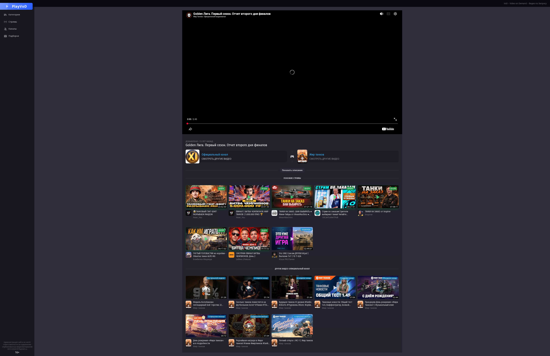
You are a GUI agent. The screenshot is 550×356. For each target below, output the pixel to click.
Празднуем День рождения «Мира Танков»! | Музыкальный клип (381, 303)
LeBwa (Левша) (243, 259)
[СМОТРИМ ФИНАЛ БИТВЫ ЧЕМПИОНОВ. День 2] (249, 238)
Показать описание (292, 170)
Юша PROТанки (286, 259)
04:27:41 (351, 206)
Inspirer (369, 214)
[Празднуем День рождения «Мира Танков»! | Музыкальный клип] (378, 287)
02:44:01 (308, 248)
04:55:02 (265, 248)
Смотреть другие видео (216, 158)
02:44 (395, 297)
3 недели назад (346, 278)
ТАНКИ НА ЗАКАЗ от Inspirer (378, 211)
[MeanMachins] (274, 213)
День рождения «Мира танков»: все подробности (208, 342)
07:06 (352, 297)
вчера (221, 188)
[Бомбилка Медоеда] (188, 255)
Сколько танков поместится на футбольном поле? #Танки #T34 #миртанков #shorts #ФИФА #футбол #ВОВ (251, 306)
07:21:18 (308, 206)
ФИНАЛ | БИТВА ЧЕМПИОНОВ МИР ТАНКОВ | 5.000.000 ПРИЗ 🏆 (252, 213)
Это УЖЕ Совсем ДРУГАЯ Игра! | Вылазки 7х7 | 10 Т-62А (294, 255)
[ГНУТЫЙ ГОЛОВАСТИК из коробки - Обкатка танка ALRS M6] (206, 238)
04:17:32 (222, 248)
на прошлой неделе (216, 278)
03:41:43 (265, 206)
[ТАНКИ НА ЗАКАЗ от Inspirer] (378, 196)
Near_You (197, 217)
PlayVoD (19, 6)
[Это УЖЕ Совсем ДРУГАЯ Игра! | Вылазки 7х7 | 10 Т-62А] (292, 238)
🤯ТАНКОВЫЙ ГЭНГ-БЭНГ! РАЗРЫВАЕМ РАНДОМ (205, 213)
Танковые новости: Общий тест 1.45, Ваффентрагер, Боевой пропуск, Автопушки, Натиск (337, 305)
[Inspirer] (360, 213)
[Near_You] (188, 213)
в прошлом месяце (217, 316)
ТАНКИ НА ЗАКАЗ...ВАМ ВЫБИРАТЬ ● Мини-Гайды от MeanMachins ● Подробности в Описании (295, 214)
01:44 (309, 297)
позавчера (306, 229)
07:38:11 (394, 206)
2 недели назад (261, 278)
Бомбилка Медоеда (202, 259)
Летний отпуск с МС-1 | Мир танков (296, 340)
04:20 (309, 335)
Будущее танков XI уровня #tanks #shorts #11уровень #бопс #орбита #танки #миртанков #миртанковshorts (296, 306)
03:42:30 (222, 206)
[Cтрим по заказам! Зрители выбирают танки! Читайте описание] (335, 196)
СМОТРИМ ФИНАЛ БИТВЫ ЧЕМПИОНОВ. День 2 (248, 255)
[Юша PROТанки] (274, 255)
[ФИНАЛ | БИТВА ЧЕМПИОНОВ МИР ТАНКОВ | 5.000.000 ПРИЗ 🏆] (249, 196)
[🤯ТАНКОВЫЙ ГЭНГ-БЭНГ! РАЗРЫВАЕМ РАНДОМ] (206, 196)
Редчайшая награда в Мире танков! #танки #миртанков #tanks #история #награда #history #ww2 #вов (252, 344)
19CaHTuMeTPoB (330, 217)
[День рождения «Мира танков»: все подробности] (206, 325)
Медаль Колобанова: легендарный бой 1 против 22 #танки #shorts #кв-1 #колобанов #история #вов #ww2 (209, 306)
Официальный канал (215, 154)
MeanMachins (286, 217)
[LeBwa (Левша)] (231, 255)
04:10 (223, 335)
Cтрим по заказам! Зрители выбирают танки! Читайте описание (335, 214)
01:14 (266, 297)
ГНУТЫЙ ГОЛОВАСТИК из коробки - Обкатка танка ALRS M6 (209, 255)
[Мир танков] (188, 305)
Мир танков (317, 154)
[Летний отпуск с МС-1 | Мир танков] (292, 325)
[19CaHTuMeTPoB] (317, 213)
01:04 (266, 335)
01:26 (223, 297)
